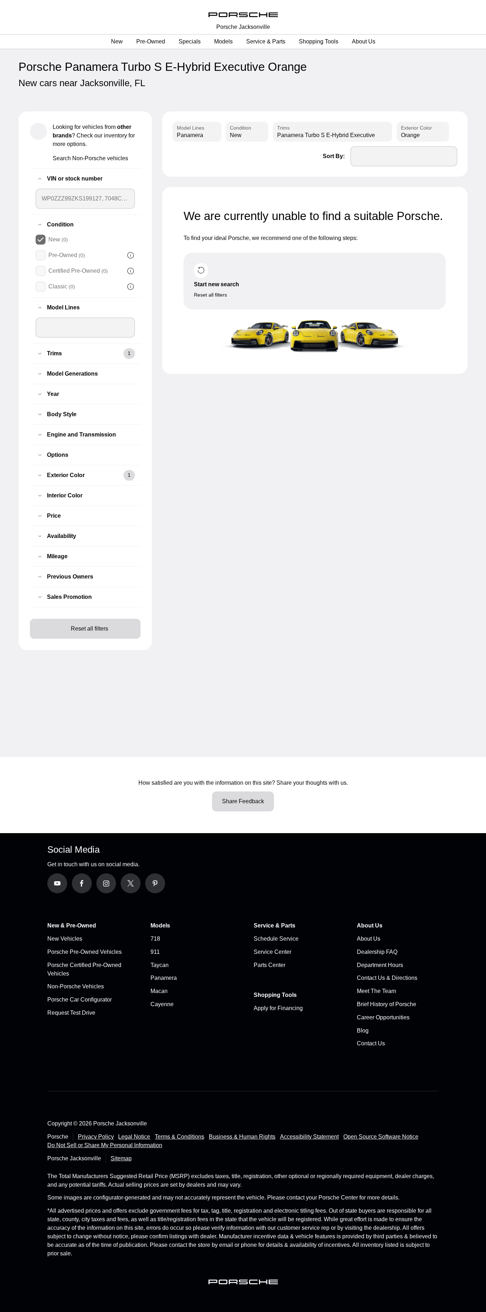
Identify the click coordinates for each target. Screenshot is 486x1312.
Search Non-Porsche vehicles (90, 158)
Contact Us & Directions (387, 978)
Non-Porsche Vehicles (75, 986)
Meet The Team (376, 991)
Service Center (272, 952)
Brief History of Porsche (386, 1004)
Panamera (163, 978)
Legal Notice (134, 1137)
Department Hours (380, 965)
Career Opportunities (383, 1017)
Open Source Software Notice (380, 1137)
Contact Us (371, 1043)
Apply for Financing (278, 1008)
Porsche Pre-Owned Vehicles (84, 952)
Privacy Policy (96, 1137)
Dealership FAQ (377, 952)
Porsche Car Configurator (79, 1000)
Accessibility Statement (309, 1137)
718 (155, 939)
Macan (159, 991)
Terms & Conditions (179, 1137)
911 (155, 952)
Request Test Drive (71, 1013)
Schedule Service (276, 939)
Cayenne (162, 1004)
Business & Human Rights (242, 1137)
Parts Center (269, 965)
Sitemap (121, 1158)
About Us (368, 939)
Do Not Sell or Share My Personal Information (104, 1145)
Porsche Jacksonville (243, 27)
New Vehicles (64, 939)
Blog (363, 1031)
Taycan (159, 965)
